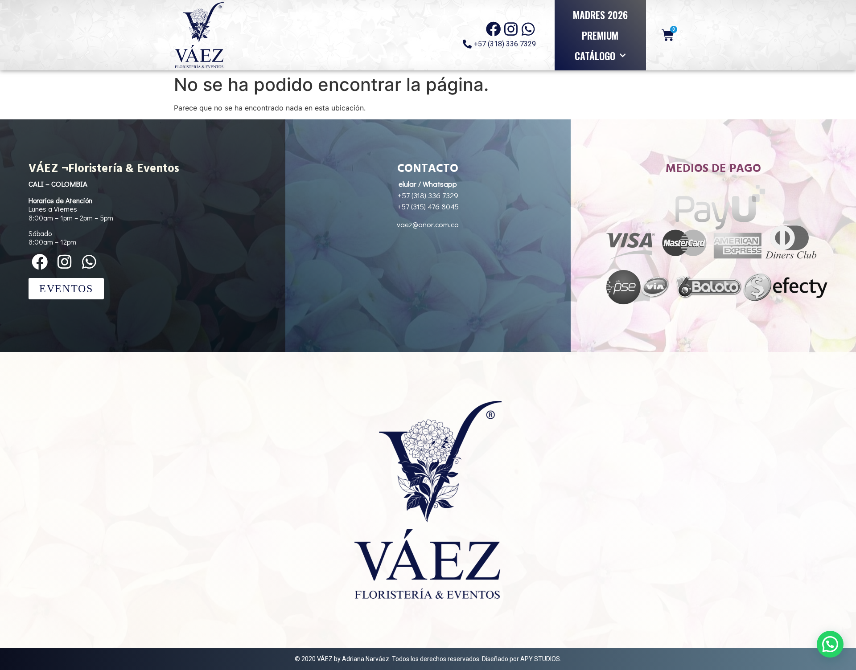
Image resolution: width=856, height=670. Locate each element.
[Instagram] (511, 29)
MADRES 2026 (600, 15)
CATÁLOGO (595, 56)
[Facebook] (493, 29)
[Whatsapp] (528, 29)
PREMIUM (600, 35)
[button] (830, 644)
